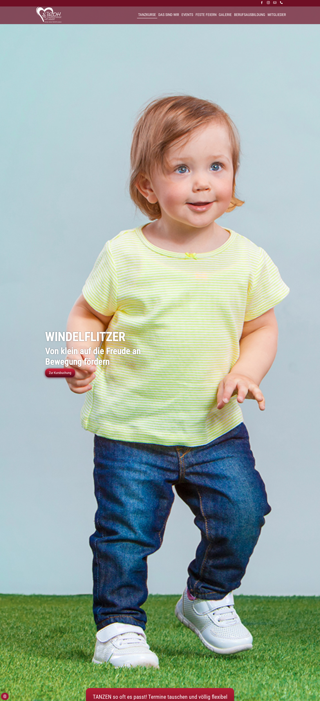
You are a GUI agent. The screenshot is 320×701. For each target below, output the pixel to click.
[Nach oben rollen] (311, 692)
